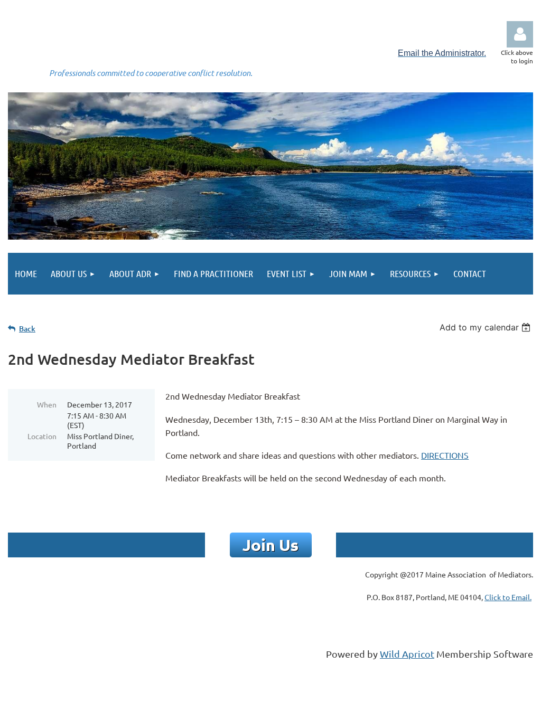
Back (27, 329)
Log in (520, 34)
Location (42, 436)
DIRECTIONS (445, 455)
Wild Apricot (407, 653)
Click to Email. (507, 597)
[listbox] (486, 327)
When (47, 404)
